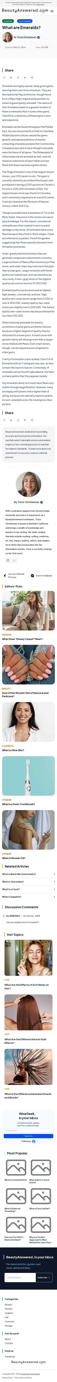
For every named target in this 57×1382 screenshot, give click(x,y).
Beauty (6, 688)
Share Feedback (44, 575)
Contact (9, 1343)
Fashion (6, 634)
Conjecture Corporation (30, 1374)
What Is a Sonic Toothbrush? (18, 804)
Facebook (10, 1356)
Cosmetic (8, 745)
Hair (7, 979)
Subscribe (29, 1136)
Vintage (8, 1325)
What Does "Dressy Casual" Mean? (22, 638)
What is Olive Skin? (13, 750)
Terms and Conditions (23, 1378)
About (8, 1339)
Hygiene (6, 799)
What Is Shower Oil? (14, 858)
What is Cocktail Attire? (16, 1180)
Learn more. (40, 4)
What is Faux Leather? (39, 1208)
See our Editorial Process (16, 576)
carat (25, 279)
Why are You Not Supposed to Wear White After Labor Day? (40, 1240)
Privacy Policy (7, 1378)
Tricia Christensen (26, 37)
